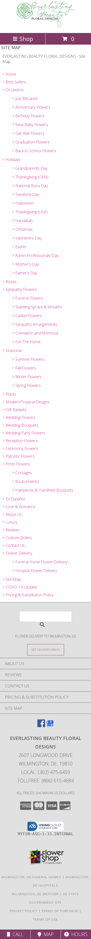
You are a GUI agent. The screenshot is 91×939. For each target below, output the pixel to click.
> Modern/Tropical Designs (26, 402)
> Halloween (23, 203)
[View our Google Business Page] (50, 725)
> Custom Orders (17, 537)
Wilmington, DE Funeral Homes (31, 877)
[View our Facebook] (41, 725)
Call (16, 934)
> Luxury (9, 522)
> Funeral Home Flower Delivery (39, 562)
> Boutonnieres (25, 481)
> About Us (12, 514)
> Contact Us (13, 545)
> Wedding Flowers (18, 417)
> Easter (19, 246)
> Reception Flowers (20, 440)
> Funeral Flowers (27, 298)
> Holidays (11, 159)
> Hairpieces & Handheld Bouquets (42, 490)
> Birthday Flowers (28, 116)
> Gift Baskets (14, 409)
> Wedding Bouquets (20, 425)
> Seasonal (12, 350)
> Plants (9, 394)
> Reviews (11, 530)
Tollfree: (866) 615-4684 (45, 780)
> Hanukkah (22, 220)
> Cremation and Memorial (35, 333)
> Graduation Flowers (31, 142)
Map (47, 934)
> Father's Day (24, 273)
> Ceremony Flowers (20, 448)
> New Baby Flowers (30, 124)
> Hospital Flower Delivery (34, 570)
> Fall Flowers (24, 368)
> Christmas (22, 229)
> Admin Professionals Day (35, 255)
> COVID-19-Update (19, 587)
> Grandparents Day (29, 168)
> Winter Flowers (26, 376)
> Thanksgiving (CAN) (30, 177)
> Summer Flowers (28, 359)
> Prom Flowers (16, 464)
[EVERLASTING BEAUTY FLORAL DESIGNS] (46, 26)
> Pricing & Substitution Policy (27, 594)
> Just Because (25, 98)
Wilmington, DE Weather (35, 894)
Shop (26, 39)
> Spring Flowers (26, 385)
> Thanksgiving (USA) (30, 212)
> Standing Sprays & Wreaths (37, 307)
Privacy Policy (24, 911)
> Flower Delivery (17, 553)
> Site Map (11, 579)
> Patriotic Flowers (18, 456)
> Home (9, 74)
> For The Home (26, 341)
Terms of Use (45, 919)
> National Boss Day (30, 185)
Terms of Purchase (60, 911)
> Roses (9, 281)
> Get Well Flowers (28, 133)
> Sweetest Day (25, 194)
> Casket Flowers (27, 315)
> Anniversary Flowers (31, 107)
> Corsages (22, 472)
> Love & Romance (18, 506)
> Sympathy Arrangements (34, 324)
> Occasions (13, 89)
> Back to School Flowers (34, 150)
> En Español (13, 498)
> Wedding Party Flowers (23, 433)
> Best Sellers (14, 82)
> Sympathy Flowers (19, 289)
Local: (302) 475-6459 (45, 772)
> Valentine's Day (26, 238)
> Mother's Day (25, 264)
